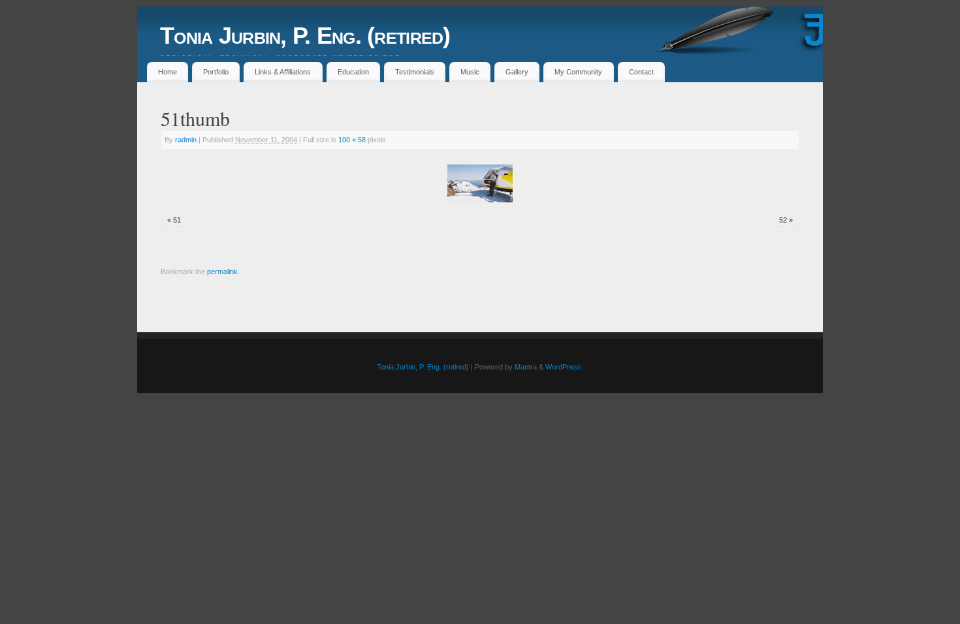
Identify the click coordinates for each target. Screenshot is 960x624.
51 (177, 220)
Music (469, 72)
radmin (186, 140)
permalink (222, 271)
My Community (578, 72)
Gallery (516, 72)
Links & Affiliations (283, 72)
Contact (641, 72)
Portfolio (216, 72)
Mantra (526, 367)
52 (783, 220)
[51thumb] (480, 183)
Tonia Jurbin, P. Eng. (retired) (305, 35)
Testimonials (414, 72)
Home (167, 72)
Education (353, 72)
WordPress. (564, 367)
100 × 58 (352, 140)
